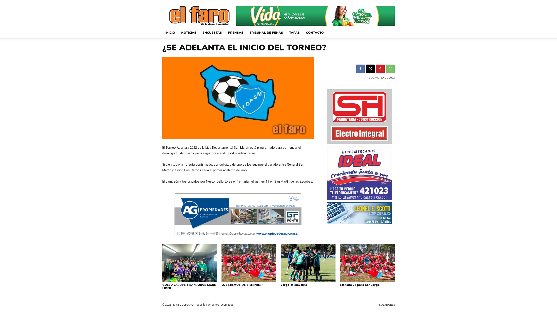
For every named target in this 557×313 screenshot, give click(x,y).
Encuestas (212, 33)
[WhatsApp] (390, 69)
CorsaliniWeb (387, 304)
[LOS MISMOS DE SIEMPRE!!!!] (248, 263)
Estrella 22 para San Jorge (359, 285)
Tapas (294, 33)
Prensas (235, 33)
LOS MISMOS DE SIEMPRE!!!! (242, 285)
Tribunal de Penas (266, 33)
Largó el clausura (294, 285)
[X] (370, 69)
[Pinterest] (380, 69)
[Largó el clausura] (308, 263)
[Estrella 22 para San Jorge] (367, 263)
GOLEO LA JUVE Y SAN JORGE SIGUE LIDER (189, 286)
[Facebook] (360, 69)
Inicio (170, 33)
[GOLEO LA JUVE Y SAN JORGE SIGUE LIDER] (189, 263)
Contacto (315, 33)
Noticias (188, 33)
